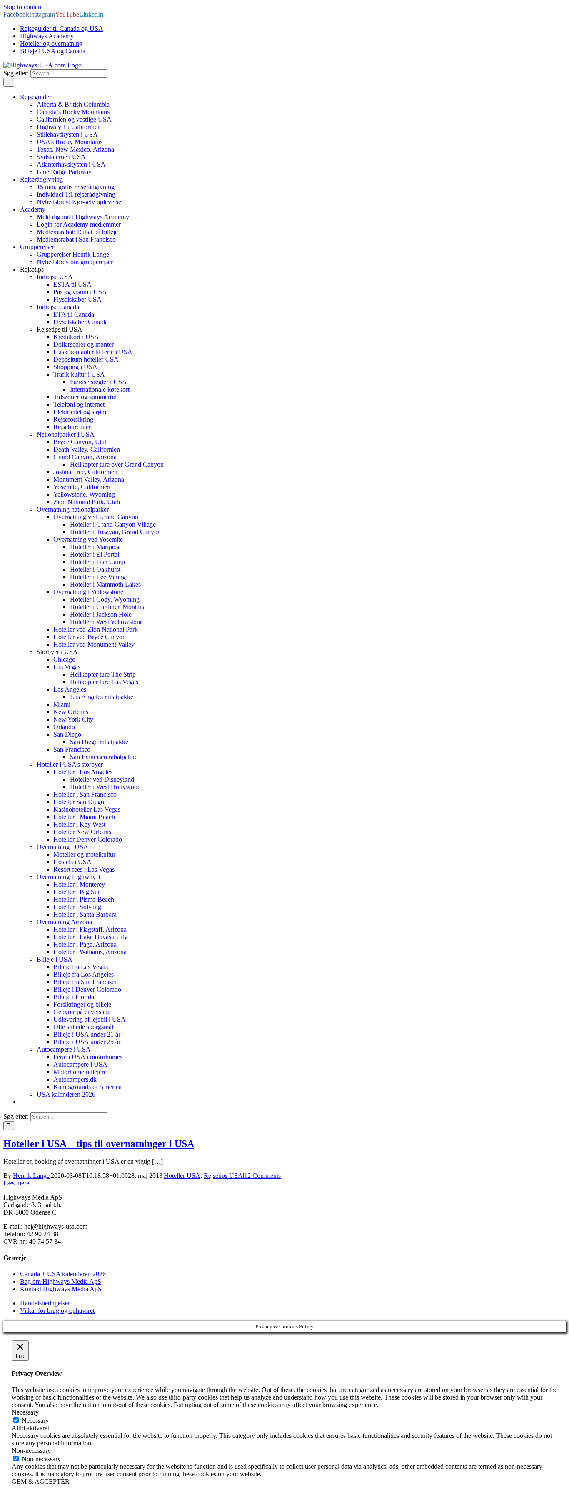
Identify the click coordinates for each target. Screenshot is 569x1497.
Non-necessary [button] (31, 1450)
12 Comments (262, 1175)
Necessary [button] (25, 1412)
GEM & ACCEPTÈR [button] (41, 1481)
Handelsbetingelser (45, 1303)
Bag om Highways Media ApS (60, 1281)
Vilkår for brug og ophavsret (57, 1310)
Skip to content (23, 6)
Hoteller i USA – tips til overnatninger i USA (98, 1143)
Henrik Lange (31, 1175)
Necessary (35, 1420)
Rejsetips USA (223, 1175)
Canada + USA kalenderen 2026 (63, 1273)
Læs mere (16, 1183)
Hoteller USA (182, 1175)
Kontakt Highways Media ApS (61, 1288)
